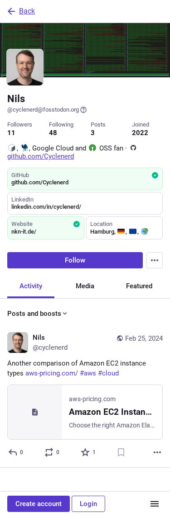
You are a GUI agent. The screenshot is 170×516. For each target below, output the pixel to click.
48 (53, 133)
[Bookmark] (121, 452)
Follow (75, 260)
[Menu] (154, 260)
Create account (38, 504)
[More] (157, 452)
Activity (30, 286)
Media (85, 286)
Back (27, 11)
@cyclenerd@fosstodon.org (43, 109)
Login (88, 504)
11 (11, 133)
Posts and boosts (34, 314)
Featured (139, 286)
